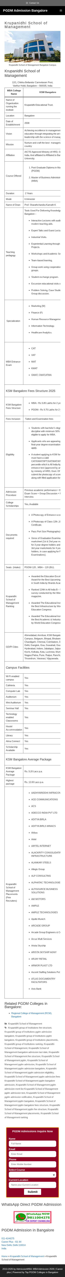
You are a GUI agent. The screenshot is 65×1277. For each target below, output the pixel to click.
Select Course (17, 1170)
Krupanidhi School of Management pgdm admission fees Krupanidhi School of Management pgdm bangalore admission (32, 1080)
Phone (12, 1159)
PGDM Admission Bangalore (25, 10)
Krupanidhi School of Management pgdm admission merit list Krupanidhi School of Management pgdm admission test (31, 1088)
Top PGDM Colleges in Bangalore (41, 1272)
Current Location (18, 1180)
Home (5, 1256)
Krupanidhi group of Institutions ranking (24, 1044)
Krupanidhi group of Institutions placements (36, 1040)
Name (12, 1139)
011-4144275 (8, 1238)
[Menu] (61, 10)
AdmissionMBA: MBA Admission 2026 (35, 1269)
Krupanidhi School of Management (25, 1023)
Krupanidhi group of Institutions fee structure (29, 1027)
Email (12, 1149)
